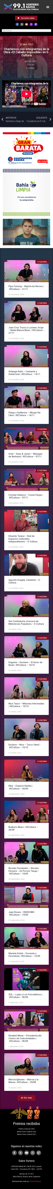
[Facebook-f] (17, 24)
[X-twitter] (22, 24)
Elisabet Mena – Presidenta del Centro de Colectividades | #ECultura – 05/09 (24, 1038)
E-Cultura (30, 68)
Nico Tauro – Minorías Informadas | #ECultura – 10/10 (26, 705)
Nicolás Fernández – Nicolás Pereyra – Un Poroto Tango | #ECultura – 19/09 (23, 871)
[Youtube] (26, 24)
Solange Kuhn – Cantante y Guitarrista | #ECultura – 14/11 (24, 372)
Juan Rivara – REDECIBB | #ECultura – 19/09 (21, 913)
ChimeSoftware (35, 1181)
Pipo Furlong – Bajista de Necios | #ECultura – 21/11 (26, 287)
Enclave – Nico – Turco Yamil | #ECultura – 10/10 (24, 746)
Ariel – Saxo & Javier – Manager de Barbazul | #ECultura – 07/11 (25, 455)
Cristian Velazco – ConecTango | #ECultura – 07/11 (25, 496)
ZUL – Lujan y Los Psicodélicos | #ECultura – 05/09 (25, 996)
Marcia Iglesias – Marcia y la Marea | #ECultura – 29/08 (23, 1081)
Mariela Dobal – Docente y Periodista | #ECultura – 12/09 (24, 954)
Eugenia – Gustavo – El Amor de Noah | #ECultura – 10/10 (25, 663)
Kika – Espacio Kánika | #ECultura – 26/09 (20, 787)
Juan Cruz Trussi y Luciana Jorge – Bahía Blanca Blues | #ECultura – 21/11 (26, 330)
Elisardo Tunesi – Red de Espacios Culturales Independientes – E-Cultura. (23, 539)
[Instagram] (31, 24)
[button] (47, 7)
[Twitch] (36, 24)
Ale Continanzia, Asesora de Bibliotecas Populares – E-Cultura (26, 622)
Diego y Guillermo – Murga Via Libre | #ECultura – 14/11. (24, 414)
